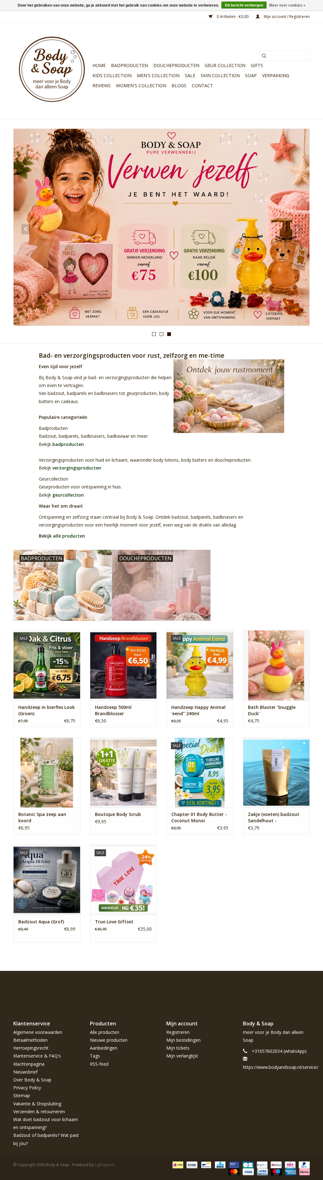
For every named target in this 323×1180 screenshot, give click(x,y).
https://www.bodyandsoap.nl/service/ (280, 1067)
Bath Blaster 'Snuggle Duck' (272, 710)
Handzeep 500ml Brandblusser (113, 710)
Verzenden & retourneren (39, 1111)
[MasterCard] (233, 1171)
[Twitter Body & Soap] (271, 985)
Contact (202, 85)
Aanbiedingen (103, 1048)
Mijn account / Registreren (286, 16)
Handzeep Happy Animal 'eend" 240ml (198, 710)
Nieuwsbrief (25, 1072)
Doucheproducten (176, 65)
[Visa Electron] (262, 1171)
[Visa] (247, 1171)
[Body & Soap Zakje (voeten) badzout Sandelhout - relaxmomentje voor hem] (276, 773)
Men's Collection (158, 75)
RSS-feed (99, 1064)
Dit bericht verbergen (244, 5)
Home (99, 65)
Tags (95, 1056)
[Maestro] (276, 1171)
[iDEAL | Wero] (177, 1164)
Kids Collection (112, 75)
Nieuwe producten (108, 1040)
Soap (251, 75)
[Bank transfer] (191, 1164)
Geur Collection (225, 65)
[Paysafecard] (261, 1164)
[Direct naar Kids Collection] (161, 227)
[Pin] (233, 1164)
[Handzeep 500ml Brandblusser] (123, 665)
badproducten (68, 444)
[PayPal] (303, 1164)
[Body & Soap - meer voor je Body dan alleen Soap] (52, 70)
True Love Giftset (114, 922)
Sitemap (21, 1095)
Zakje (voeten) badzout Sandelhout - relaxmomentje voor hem (276, 817)
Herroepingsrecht (31, 1048)
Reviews (101, 85)
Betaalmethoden (30, 1040)
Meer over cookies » (287, 5)
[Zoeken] (264, 56)
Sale (190, 75)
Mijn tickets (178, 1048)
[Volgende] (297, 229)
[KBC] (219, 1164)
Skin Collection (220, 75)
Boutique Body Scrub (118, 814)
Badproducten (129, 65)
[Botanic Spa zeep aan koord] (46, 773)
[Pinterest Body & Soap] (282, 985)
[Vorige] (25, 229)
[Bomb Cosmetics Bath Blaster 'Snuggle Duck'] (276, 665)
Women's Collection (141, 85)
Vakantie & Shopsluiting (37, 1104)
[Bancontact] (205, 1164)
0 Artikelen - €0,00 (233, 16)
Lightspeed (105, 1164)
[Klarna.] (303, 1171)
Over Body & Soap (32, 1080)
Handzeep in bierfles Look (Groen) (46, 710)
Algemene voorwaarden (37, 1032)
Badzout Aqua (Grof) (41, 922)
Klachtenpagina (28, 1064)
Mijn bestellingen (183, 1040)
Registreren (178, 1032)
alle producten (69, 536)
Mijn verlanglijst (182, 1056)
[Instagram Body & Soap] (305, 985)
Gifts (257, 65)
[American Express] (290, 1171)
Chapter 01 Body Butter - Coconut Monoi (199, 817)
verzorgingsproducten (76, 468)
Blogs (179, 85)
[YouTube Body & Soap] (293, 985)
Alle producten (104, 1032)
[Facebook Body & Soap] (259, 985)
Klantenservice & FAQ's (37, 1056)
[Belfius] (275, 1164)
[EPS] (290, 1164)
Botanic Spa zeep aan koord (42, 817)
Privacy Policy (27, 1088)
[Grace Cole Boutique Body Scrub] (123, 773)
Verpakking (275, 75)
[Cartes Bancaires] (247, 1164)
